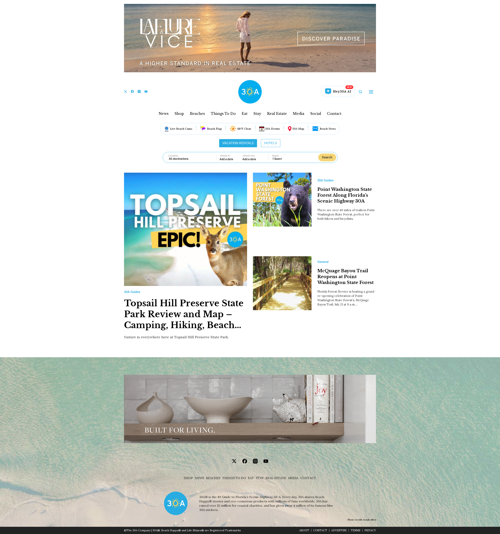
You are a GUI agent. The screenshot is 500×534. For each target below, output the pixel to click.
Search (327, 157)
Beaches (197, 114)
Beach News (328, 128)
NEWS (199, 478)
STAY (260, 478)
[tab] (238, 143)
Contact (334, 114)
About (304, 530)
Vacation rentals (238, 143)
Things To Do (223, 114)
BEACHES (213, 478)
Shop (179, 114)
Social (315, 114)
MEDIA (293, 478)
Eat (244, 114)
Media (298, 114)
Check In (225, 155)
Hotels (270, 143)
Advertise (339, 530)
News (164, 114)
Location (173, 155)
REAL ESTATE (276, 478)
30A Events (272, 128)
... (231, 159)
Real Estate (277, 114)
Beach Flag (214, 128)
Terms (355, 530)
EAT (251, 478)
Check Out (249, 155)
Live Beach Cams (181, 128)
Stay (257, 114)
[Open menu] (371, 92)
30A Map (298, 128)
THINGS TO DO (234, 478)
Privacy (370, 530)
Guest (275, 155)
